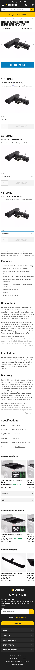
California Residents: (13, 447)
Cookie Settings (25, 661)
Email (3, 608)
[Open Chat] (26, 5)
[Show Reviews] (28, 28)
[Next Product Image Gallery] (33, 45)
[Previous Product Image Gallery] (1, 45)
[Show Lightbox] (17, 45)
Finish (2, 117)
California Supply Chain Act (13, 661)
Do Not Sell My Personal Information (17, 658)
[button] (17, 630)
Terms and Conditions (17, 664)
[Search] (32, 9)
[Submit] (31, 611)
